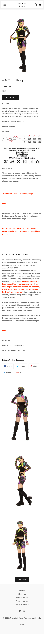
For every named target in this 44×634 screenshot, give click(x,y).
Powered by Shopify (32, 618)
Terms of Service (22, 604)
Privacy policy (22, 601)
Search (22, 591)
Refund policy (22, 598)
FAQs (4, 203)
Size (5, 86)
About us (22, 594)
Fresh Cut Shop (22, 4)
